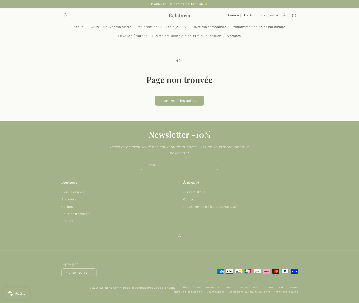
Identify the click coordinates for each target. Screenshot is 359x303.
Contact (189, 199)
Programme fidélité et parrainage (210, 206)
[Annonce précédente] (62, 4)
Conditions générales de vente (249, 291)
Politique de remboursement (199, 287)
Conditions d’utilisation (282, 287)
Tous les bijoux (73, 192)
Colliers (67, 206)
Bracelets (68, 199)
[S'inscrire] (213, 165)
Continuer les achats (179, 101)
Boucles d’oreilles (75, 214)
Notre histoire (194, 192)
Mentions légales (286, 291)
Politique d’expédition (187, 291)
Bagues (67, 221)
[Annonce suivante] (297, 4)
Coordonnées (216, 291)
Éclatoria (106, 288)
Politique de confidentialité (242, 287)
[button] (66, 15)
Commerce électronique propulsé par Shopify (144, 288)
